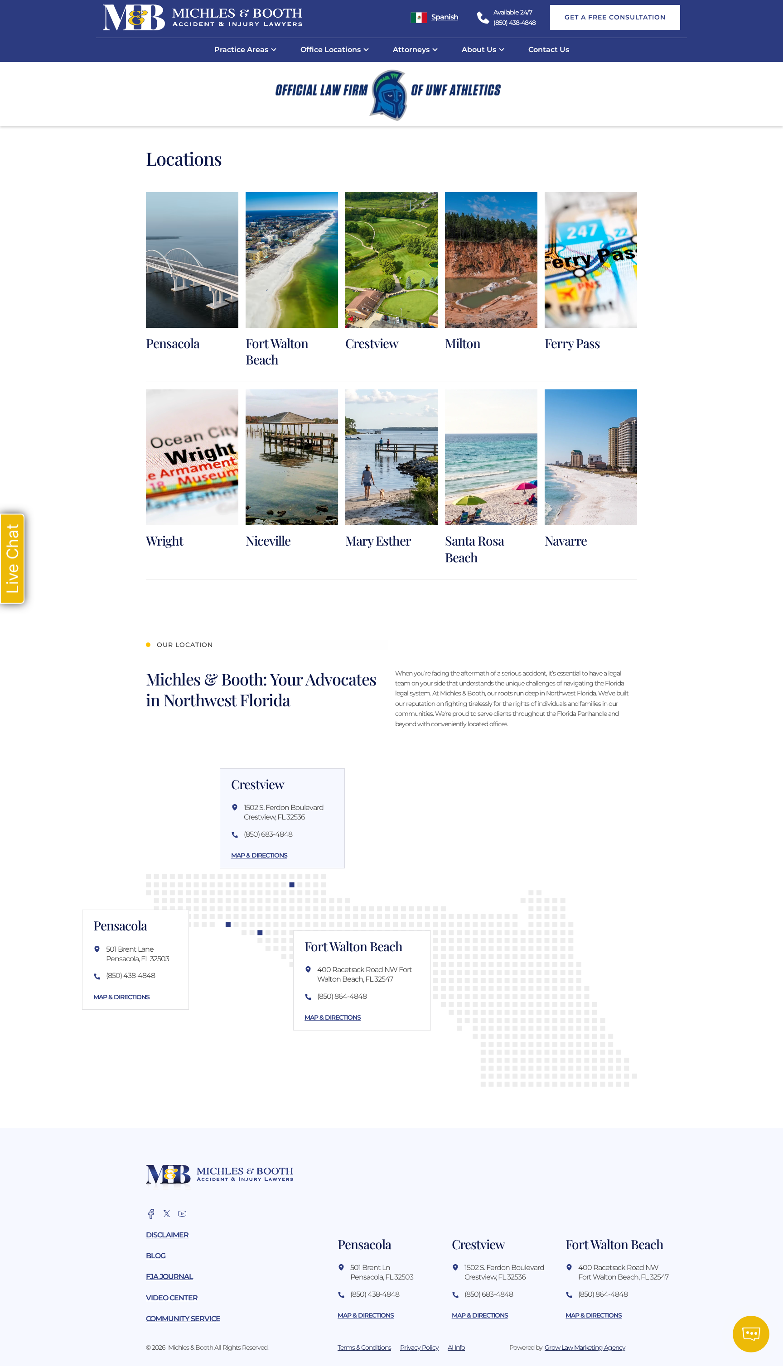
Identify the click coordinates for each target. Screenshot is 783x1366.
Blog (155, 1255)
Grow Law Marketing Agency (585, 1347)
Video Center (172, 1298)
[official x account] (166, 1213)
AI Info (456, 1347)
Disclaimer (167, 1235)
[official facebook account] (151, 1213)
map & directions (121, 997)
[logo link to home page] (219, 1177)
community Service (183, 1318)
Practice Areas (241, 49)
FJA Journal (169, 1276)
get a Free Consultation (615, 17)
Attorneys (411, 49)
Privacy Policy (419, 1347)
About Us (479, 49)
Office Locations (330, 49)
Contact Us (548, 49)
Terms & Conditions (364, 1347)
